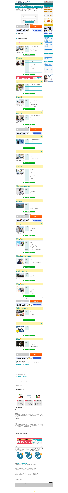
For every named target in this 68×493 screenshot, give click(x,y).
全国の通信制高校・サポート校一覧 (19, 479)
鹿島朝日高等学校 (19, 58)
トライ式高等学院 (19, 97)
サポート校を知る (34, 483)
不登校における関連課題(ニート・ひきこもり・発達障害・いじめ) (48, 65)
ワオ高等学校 (18, 224)
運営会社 (41, 446)
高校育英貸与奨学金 (19, 385)
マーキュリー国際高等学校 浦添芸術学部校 (23, 186)
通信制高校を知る (28, 483)
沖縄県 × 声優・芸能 (17, 474)
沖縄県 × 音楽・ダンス (35, 473)
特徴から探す (48, 11)
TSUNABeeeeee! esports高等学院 (22, 308)
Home (16, 5)
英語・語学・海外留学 (25, 5)
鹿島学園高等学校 (19, 166)
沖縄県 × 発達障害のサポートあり (19, 469)
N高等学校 (18, 339)
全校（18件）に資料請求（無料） (36, 26)
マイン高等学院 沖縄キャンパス (21, 271)
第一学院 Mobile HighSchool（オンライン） (23, 256)
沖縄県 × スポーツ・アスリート (18, 473)
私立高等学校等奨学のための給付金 (21, 374)
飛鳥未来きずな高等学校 (20, 284)
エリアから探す (49, 9)
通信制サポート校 (30, 20)
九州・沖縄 (18, 5)
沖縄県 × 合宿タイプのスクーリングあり (19, 464)
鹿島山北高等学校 (19, 201)
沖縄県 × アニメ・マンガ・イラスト (38, 474)
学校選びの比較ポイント (48, 40)
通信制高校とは (47, 37)
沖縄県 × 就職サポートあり (34, 469)
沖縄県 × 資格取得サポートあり (27, 469)
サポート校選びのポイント (48, 57)
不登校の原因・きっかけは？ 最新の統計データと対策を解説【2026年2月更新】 (48, 70)
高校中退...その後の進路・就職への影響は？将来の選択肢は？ (48, 50)
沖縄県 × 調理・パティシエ (31, 474)
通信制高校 (24, 20)
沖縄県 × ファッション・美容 (23, 474)
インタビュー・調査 (44, 483)
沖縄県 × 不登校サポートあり (32, 468)
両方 (34, 20)
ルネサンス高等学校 (19, 239)
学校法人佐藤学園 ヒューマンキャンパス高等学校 (24, 82)
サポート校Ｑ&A (47, 58)
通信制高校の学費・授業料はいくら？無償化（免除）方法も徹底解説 (48, 45)
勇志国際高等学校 (19, 113)
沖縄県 (21, 5)
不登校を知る (39, 483)
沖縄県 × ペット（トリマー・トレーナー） (28, 473)
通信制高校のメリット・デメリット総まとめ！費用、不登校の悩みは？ (48, 42)
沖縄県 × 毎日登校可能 (27, 464)
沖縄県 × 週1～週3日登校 (33, 464)
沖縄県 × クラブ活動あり (18, 468)
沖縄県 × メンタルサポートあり (25, 468)
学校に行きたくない (47, 71)
